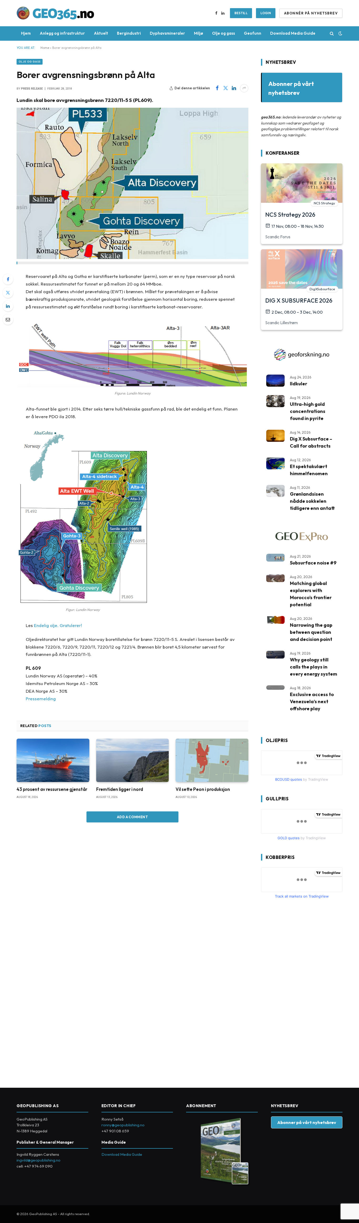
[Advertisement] (300, 991)
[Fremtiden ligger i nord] (132, 760)
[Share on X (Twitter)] (225, 88)
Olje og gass (223, 33)
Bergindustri (129, 33)
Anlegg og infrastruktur (62, 33)
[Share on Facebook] (217, 88)
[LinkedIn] (8, 306)
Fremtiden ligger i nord (119, 789)
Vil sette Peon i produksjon (203, 789)
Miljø (198, 33)
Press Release (32, 88)
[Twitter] (8, 292)
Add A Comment (132, 817)
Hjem (26, 33)
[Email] (8, 319)
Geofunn (252, 33)
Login (265, 13)
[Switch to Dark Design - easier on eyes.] (339, 33)
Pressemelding (41, 698)
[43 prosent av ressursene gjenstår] (53, 760)
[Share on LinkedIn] (234, 88)
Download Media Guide (292, 33)
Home (44, 48)
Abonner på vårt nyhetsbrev (306, 1122)
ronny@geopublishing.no (123, 1124)
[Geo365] (55, 13)
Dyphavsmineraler (167, 33)
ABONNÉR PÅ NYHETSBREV (311, 13)
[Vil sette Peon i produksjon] (212, 760)
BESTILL (241, 13)
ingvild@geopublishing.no (38, 1160)
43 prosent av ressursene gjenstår (52, 789)
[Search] (332, 33)
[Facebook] (8, 279)
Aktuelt (101, 33)
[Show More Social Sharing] (244, 88)
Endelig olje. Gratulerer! (58, 625)
